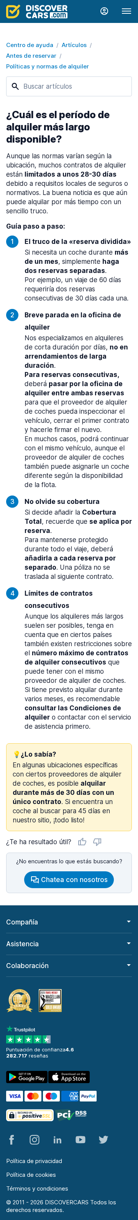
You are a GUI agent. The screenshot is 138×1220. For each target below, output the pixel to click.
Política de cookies (31, 1174)
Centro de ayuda (29, 45)
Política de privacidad (34, 1161)
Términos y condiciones (37, 1188)
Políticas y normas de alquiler (47, 66)
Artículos (74, 45)
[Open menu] (126, 11)
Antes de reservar (31, 55)
